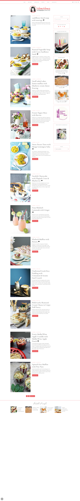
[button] (2, 499)
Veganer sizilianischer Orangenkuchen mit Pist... (65, 409)
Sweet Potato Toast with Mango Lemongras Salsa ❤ (41, 146)
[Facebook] (62, 26)
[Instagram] (59, 26)
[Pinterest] (61, 26)
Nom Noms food (40, 9)
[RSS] (64, 26)
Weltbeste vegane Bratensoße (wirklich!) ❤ (61, 87)
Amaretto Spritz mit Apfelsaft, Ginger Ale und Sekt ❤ (62, 101)
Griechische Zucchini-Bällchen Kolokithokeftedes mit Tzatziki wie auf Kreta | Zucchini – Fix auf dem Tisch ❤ (62, 72)
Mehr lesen (35, 96)
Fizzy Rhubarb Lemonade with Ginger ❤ (41, 210)
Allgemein (33, 15)
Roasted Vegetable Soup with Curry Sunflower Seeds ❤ (41, 51)
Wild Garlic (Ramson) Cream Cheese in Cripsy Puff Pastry (41, 305)
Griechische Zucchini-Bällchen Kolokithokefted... (21, 410)
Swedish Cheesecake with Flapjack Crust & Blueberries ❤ (40, 178)
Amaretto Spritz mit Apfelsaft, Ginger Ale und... (50, 409)
